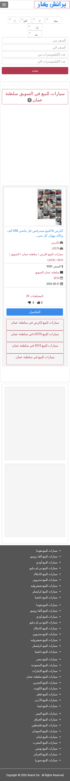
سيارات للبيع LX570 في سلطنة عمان (35, 334)
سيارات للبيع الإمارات (44, 671)
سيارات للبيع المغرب (45, 742)
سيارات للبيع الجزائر (45, 754)
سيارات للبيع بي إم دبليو (43, 568)
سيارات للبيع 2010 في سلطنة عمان (35, 345)
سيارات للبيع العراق (45, 719)
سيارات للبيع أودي (46, 562)
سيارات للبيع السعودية (44, 665)
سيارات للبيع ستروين (45, 580)
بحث (35, 70)
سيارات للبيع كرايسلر (44, 591)
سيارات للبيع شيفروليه (44, 585)
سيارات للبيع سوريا (46, 760)
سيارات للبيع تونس (46, 748)
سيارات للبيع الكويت (45, 688)
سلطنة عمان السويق (47, 272)
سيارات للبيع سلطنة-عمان (41, 676)
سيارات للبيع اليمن (46, 713)
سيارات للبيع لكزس (51, 254)
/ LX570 (52, 260)
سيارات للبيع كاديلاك (45, 574)
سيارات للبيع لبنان (46, 737)
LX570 (55, 248)
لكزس (55, 242)
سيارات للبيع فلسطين (44, 725)
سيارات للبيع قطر (46, 694)
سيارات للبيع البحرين (45, 682)
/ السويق (16, 254)
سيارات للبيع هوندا (46, 550)
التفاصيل (34, 312)
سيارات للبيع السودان (44, 731)
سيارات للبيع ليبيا (47, 706)
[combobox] (53, 20)
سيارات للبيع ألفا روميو (43, 556)
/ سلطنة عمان (31, 254)
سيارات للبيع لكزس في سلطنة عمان (35, 322)
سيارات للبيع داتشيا (46, 597)
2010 (56, 278)
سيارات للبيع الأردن (46, 700)
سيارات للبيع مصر (46, 659)
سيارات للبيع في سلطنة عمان (35, 357)
